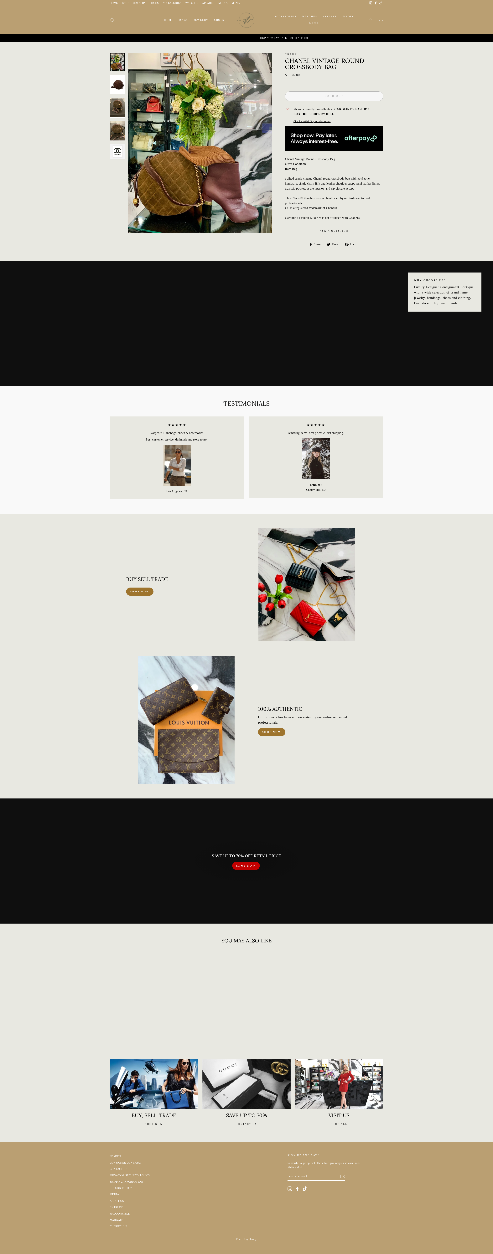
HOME (114, 3)
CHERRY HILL (119, 1226)
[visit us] (339, 1084)
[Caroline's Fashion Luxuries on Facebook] (297, 1188)
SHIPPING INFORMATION (126, 1181)
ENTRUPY (116, 1207)
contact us (246, 1124)
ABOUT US (117, 1201)
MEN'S (235, 3)
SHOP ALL (339, 1124)
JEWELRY (139, 3)
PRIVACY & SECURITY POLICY (130, 1175)
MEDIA (223, 3)
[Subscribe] (342, 1176)
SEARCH (115, 1156)
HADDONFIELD (120, 1213)
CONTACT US (118, 1169)
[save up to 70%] (246, 1084)
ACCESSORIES (172, 3)
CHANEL (292, 54)
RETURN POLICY (121, 1188)
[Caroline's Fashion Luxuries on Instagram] (290, 1188)
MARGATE (116, 1220)
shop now (139, 591)
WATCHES (191, 3)
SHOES (154, 3)
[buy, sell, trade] (154, 1084)
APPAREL (208, 3)
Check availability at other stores (312, 121)
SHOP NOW (246, 865)
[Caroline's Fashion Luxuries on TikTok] (305, 1188)
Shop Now (271, 732)
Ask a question (334, 231)
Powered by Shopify (246, 1239)
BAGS (125, 3)
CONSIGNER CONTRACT (126, 1162)
